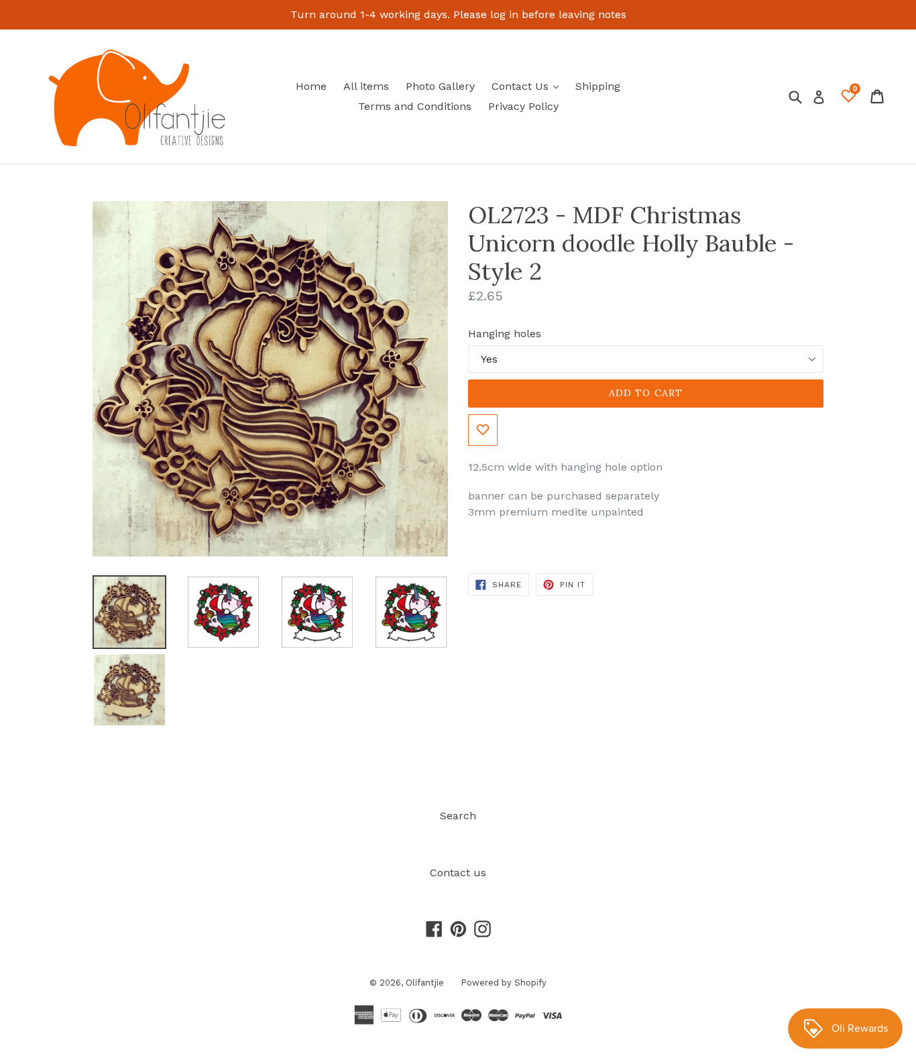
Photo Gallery (440, 86)
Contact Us (528, 86)
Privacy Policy (523, 106)
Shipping (597, 86)
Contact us (458, 872)
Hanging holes (504, 333)
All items (366, 86)
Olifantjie (425, 983)
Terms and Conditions (414, 106)
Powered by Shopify (504, 983)
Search (458, 815)
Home (311, 86)
